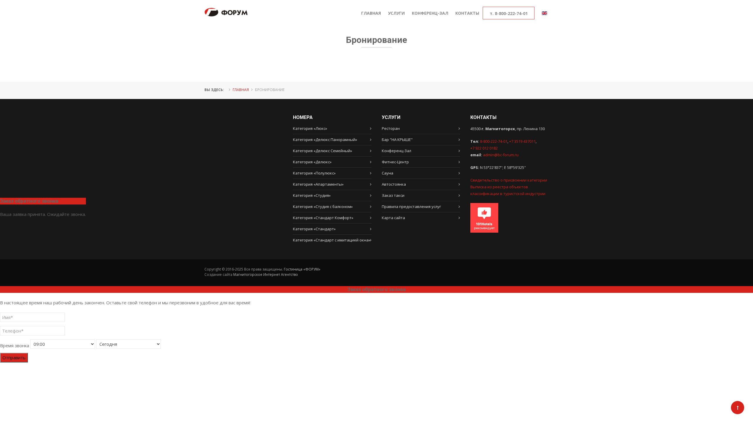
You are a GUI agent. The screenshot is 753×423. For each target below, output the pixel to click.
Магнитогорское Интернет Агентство (265, 274)
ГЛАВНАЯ (371, 13)
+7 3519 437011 (522, 141)
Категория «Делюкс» (312, 161)
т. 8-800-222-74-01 (509, 13)
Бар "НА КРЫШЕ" (397, 139)
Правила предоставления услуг (411, 206)
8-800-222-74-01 (493, 141)
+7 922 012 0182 (484, 148)
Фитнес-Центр (395, 161)
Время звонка (14, 345)
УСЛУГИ (396, 13)
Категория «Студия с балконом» (323, 206)
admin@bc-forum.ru (501, 154)
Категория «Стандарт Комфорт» (323, 217)
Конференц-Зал (396, 150)
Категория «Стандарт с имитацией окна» (331, 240)
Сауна (387, 173)
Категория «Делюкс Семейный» (322, 150)
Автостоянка (394, 184)
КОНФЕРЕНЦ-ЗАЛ (430, 13)
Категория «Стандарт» (314, 228)
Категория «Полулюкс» (314, 173)
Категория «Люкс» (310, 128)
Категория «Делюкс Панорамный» (325, 139)
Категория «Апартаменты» (318, 184)
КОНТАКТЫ (467, 13)
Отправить (14, 357)
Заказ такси (393, 195)
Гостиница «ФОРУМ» (302, 269)
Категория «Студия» (312, 195)
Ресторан (391, 128)
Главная (241, 89)
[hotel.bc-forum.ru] (226, 4)
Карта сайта (393, 217)
